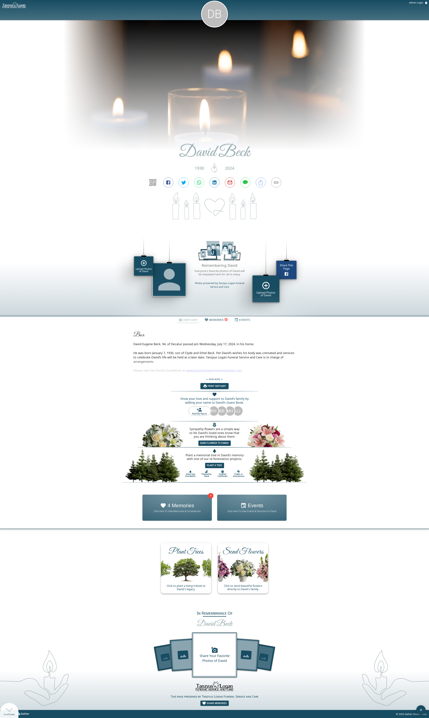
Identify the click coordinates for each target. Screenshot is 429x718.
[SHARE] (261, 182)
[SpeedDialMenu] (421, 710)
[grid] (214, 274)
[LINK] (276, 182)
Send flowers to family (214, 443)
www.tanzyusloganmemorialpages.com (214, 370)
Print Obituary (216, 386)
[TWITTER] (184, 182)
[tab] (188, 319)
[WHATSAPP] (199, 182)
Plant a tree (214, 465)
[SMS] (245, 182)
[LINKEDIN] (214, 182)
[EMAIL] (230, 182)
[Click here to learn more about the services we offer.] (214, 687)
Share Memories (216, 703)
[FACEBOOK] (168, 182)
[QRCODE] (153, 182)
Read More (214, 379)
